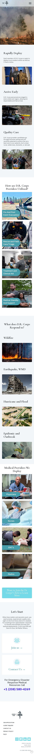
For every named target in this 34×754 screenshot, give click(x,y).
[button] (30, 3)
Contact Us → (17, 669)
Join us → (17, 647)
